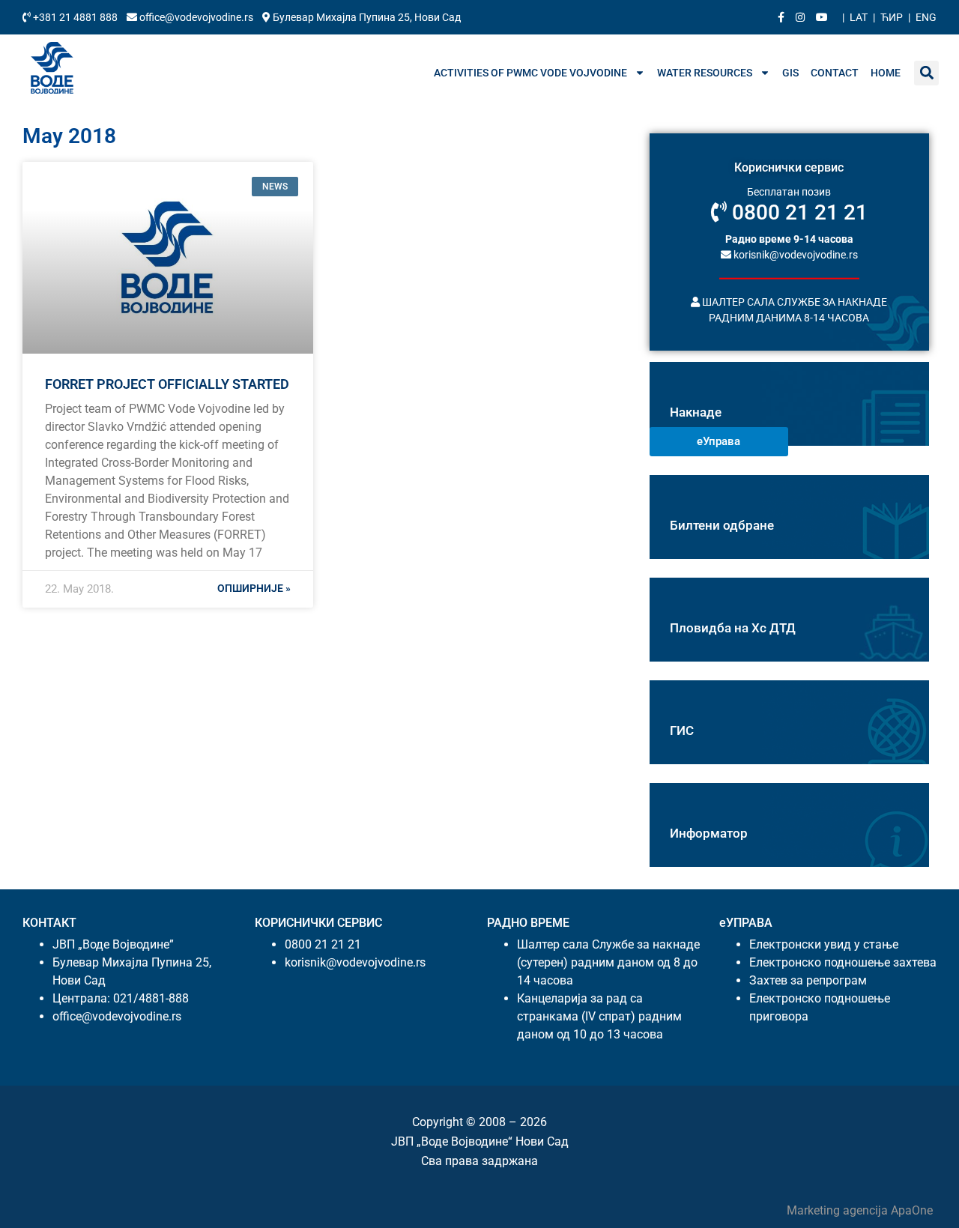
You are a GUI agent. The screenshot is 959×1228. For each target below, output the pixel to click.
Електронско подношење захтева (843, 962)
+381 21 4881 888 (75, 17)
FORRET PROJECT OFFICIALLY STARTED (167, 384)
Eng (926, 17)
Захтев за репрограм (808, 980)
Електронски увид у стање (823, 944)
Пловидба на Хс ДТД (733, 627)
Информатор (709, 833)
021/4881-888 (151, 998)
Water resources (704, 73)
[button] (926, 73)
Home (886, 73)
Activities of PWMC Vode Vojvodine (530, 73)
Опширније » (254, 588)
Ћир (891, 17)
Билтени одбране (722, 525)
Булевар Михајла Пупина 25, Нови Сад (365, 17)
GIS (790, 73)
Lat (859, 17)
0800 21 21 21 (797, 212)
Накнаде (695, 412)
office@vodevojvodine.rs (196, 17)
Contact (835, 73)
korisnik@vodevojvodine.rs (794, 254)
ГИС (682, 730)
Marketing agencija (839, 1210)
